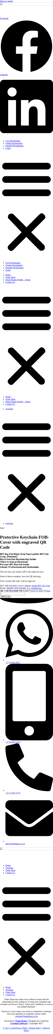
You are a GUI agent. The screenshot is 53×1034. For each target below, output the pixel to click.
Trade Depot (21, 1021)
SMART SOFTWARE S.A (18, 588)
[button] (26, 205)
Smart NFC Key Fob (41, 586)
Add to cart (5, 597)
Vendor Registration (14, 143)
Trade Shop (10, 277)
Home (8, 275)
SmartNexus (36, 588)
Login (8, 148)
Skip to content (6, 1)
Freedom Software (19, 1023)
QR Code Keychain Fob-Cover (14, 591)
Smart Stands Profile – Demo (17, 280)
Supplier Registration (14, 146)
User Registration (12, 141)
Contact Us (10, 282)
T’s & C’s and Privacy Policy (15, 1028)
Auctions (9, 409)
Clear (48, 591)
